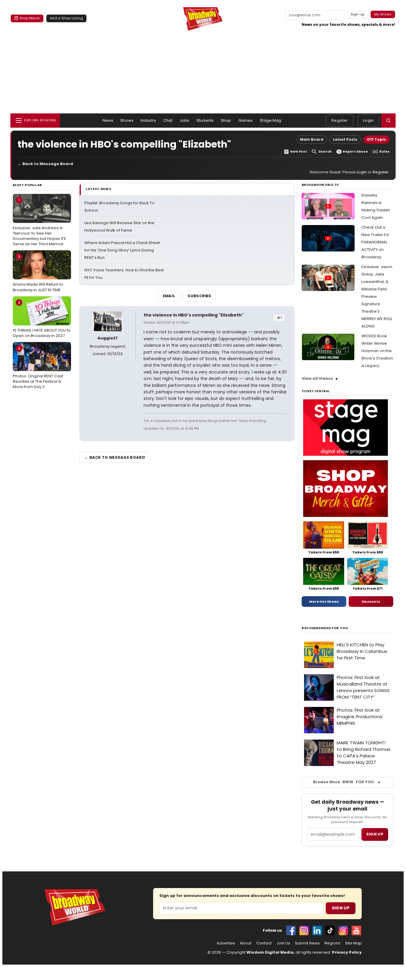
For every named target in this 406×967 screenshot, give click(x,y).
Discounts (371, 601)
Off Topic (376, 139)
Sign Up (341, 908)
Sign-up (358, 14)
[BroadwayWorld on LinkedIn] (317, 930)
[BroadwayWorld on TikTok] (330, 930)
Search (325, 151)
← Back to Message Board (45, 164)
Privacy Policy (347, 952)
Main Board (311, 139)
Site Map (353, 943)
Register (339, 120)
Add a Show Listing (66, 18)
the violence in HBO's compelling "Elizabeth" (194, 315)
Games (245, 120)
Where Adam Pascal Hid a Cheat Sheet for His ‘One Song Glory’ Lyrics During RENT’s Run (122, 250)
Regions (332, 943)
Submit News (307, 943)
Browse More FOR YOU (343, 782)
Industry (148, 120)
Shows (126, 120)
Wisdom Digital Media (270, 952)
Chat (168, 120)
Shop (226, 120)
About (245, 943)
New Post (298, 151)
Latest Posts (345, 139)
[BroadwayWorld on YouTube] (356, 930)
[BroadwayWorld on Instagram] (304, 930)
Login (368, 120)
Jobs (185, 120)
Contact (264, 943)
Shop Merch (30, 18)
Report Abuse (355, 151)
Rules (384, 151)
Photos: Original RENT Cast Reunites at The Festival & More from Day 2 (38, 368)
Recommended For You (325, 628)
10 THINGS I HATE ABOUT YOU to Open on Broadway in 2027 (42, 319)
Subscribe (199, 296)
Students (205, 120)
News (108, 120)
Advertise (226, 943)
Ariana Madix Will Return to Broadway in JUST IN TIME (38, 273)
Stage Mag (270, 120)
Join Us (283, 943)
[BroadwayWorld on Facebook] (291, 930)
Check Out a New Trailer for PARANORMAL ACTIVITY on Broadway (375, 242)
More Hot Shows (324, 601)
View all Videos (317, 378)
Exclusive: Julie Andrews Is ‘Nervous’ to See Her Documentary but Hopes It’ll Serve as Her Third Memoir (39, 222)
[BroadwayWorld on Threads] (343, 930)
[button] (388, 120)
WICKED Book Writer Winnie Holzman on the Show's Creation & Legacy (377, 350)
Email (169, 296)
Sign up (374, 834)
